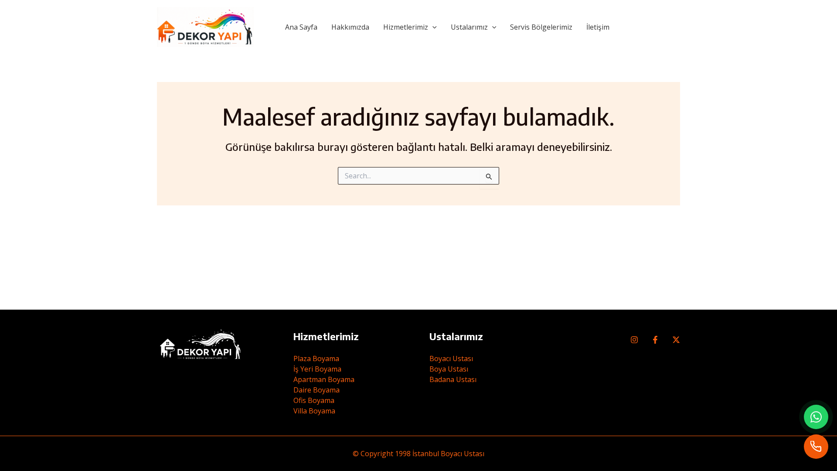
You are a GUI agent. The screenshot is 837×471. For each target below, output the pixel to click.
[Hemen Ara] (816, 446)
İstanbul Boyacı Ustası (448, 453)
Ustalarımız (469, 27)
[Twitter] (676, 340)
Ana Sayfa (301, 27)
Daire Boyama (316, 390)
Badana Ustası (452, 379)
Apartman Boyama (323, 379)
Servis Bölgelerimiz (541, 27)
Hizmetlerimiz (405, 27)
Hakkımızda (350, 27)
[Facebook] (655, 340)
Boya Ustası (448, 369)
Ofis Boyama (313, 400)
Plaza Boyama (316, 358)
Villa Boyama (314, 411)
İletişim (597, 27)
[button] (432, 27)
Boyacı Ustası (451, 358)
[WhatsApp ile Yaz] (816, 417)
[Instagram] (634, 340)
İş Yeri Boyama (317, 369)
